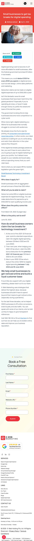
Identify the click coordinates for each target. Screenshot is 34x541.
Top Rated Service (15, 446)
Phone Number (12, 408)
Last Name (10, 382)
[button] (30, 3)
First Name (10, 374)
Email (8, 391)
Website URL (11, 400)
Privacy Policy (14, 531)
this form (23, 318)
